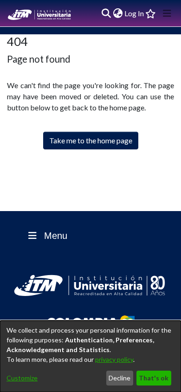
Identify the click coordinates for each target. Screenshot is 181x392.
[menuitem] (117, 13)
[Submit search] (106, 13)
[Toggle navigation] (167, 13)
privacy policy (114, 359)
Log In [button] (134, 13)
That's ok (153, 378)
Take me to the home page (90, 140)
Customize (22, 378)
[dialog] (90, 356)
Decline (119, 378)
